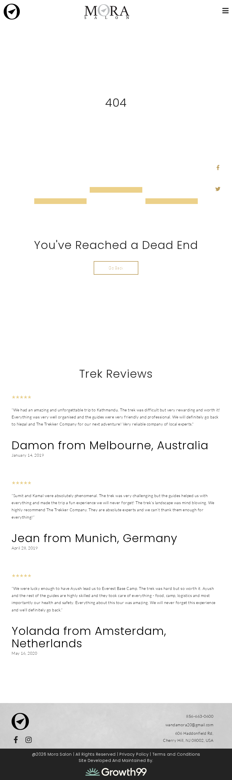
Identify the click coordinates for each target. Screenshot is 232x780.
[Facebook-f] (16, 740)
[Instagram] (28, 740)
